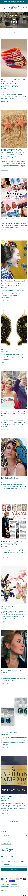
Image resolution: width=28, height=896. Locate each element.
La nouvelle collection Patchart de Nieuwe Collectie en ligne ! (13, 283)
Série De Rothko (9, 732)
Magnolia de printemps (12, 606)
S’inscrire (14, 869)
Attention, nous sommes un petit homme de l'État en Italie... (13, 413)
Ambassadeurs (14, 884)
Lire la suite (4, 101)
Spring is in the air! (10, 219)
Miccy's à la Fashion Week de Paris (13, 797)
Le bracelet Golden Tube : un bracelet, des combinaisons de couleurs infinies (13, 82)
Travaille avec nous (5, 886)
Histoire (2, 884)
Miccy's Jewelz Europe (9, 890)
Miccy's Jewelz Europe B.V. (13, 841)
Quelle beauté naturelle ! (13, 670)
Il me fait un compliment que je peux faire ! (13, 543)
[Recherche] (5, 8)
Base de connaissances (16, 886)
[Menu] (1, 8)
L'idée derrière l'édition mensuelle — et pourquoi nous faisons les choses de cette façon (13, 153)
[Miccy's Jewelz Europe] (14, 8)
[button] (14, 22)
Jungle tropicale (9, 478)
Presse (7, 884)
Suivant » (16, 821)
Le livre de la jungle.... (12, 349)
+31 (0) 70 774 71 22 (6, 844)
